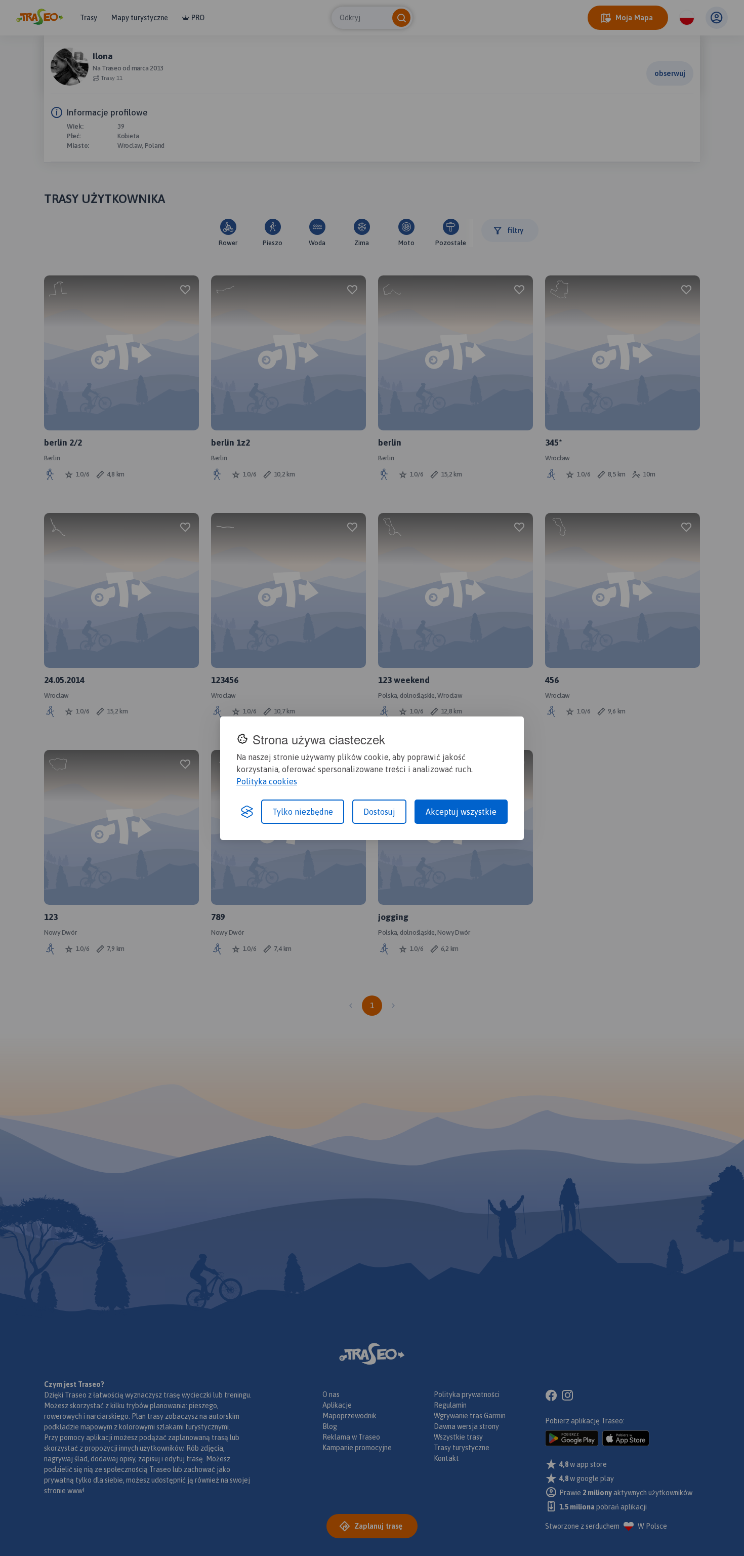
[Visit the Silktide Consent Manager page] (247, 812)
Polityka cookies (266, 781)
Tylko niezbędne (302, 811)
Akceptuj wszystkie (461, 811)
